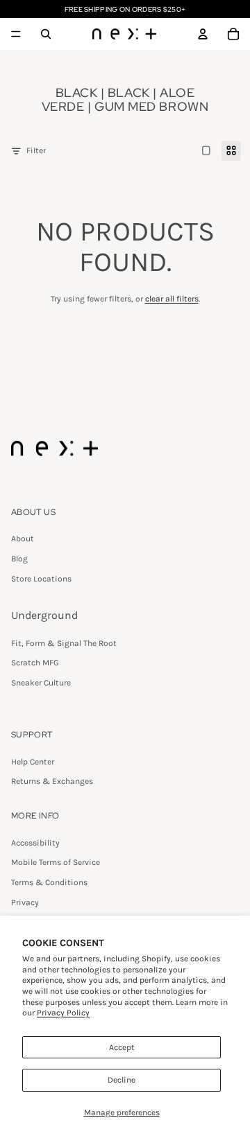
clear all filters (172, 299)
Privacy (25, 902)
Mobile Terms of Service (55, 862)
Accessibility (35, 843)
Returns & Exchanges (52, 781)
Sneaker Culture (41, 683)
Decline (121, 1080)
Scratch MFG (35, 662)
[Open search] (46, 34)
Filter (36, 150)
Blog (19, 558)
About (22, 538)
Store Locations (41, 579)
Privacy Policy (63, 1012)
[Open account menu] (203, 34)
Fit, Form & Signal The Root (64, 643)
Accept (122, 1047)
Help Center (32, 762)
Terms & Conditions (49, 882)
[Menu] (16, 34)
